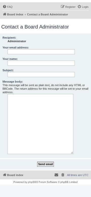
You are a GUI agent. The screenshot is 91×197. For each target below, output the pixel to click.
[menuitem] (8, 7)
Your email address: (16, 47)
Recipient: (9, 37)
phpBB (32, 182)
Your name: (10, 58)
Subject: (8, 70)
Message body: (13, 81)
